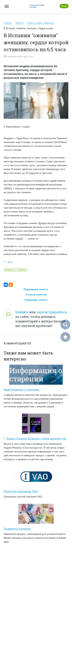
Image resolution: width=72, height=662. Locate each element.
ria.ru (10, 261)
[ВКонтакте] (6, 285)
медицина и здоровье (16, 270)
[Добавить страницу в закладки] (65, 337)
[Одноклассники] (11, 285)
